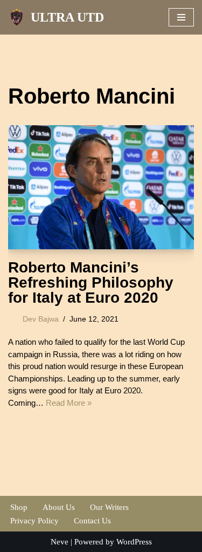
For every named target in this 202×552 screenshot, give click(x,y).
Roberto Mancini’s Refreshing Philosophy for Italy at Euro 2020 (90, 282)
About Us (59, 507)
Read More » (69, 402)
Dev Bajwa (41, 319)
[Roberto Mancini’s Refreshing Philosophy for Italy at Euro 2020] (101, 187)
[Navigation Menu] (181, 17)
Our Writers (109, 507)
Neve (59, 541)
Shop (18, 507)
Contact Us (92, 520)
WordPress (134, 541)
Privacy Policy (34, 520)
